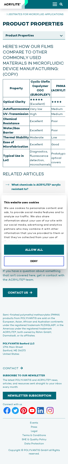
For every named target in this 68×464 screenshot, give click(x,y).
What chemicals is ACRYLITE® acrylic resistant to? (36, 187)
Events (34, 422)
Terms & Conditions (34, 435)
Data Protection (34, 443)
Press (34, 426)
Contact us (18, 293)
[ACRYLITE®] (12, 4)
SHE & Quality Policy (34, 439)
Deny (34, 261)
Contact (10, 368)
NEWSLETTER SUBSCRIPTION (29, 395)
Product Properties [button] (20, 35)
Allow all (34, 250)
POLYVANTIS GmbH (36, 450)
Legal (34, 431)
